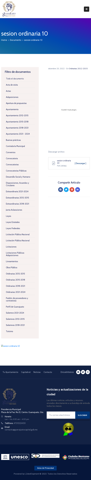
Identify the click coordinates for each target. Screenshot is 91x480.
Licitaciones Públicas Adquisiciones (15, 254)
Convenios (10, 152)
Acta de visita (12, 85)
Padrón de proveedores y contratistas (17, 299)
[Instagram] (88, 372)
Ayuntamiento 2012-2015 (17, 115)
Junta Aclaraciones (14, 210)
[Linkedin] (77, 189)
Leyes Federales (13, 228)
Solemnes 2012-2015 (15, 319)
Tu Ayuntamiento (10, 372)
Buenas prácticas (13, 140)
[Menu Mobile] (86, 9)
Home (4, 40)
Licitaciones (11, 247)
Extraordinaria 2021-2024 (17, 191)
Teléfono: (15, 423)
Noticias (37, 372)
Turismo (9, 331)
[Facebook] (60, 189)
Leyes (8, 216)
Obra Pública (11, 267)
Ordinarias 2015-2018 (15, 280)
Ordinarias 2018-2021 (15, 286)
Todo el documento (15, 78)
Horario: (8, 416)
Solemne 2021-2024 (15, 313)
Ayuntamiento (12, 109)
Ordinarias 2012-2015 (15, 274)
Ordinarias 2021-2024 (15, 292)
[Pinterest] (72, 189)
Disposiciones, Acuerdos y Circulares (17, 184)
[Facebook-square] (78, 372)
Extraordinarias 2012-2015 (17, 198)
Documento (15, 40)
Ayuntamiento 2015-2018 (17, 122)
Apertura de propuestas (16, 103)
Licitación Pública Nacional (18, 234)
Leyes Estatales (13, 222)
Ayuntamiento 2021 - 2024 (18, 134)
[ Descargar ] (80, 163)
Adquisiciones (12, 97)
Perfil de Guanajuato (15, 307)
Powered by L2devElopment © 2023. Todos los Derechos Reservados (45, 474)
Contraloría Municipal (15, 146)
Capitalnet (26, 372)
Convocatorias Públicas (16, 171)
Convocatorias (12, 164)
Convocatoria (12, 158)
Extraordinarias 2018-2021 (17, 204)
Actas (8, 91)
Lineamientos (12, 261)
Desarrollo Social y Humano (18, 177)
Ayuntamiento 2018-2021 (17, 128)
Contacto (48, 372)
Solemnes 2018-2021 (15, 325)
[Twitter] (66, 189)
